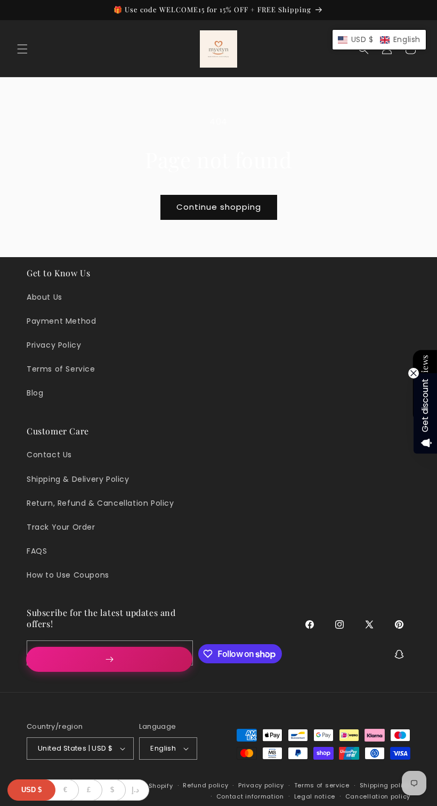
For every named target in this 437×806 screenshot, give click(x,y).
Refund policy (205, 785)
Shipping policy (385, 785)
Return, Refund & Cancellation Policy (100, 503)
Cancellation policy (377, 796)
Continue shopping (218, 206)
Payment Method (61, 321)
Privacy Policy (54, 345)
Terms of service (322, 785)
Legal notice (314, 796)
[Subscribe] (109, 659)
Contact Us (49, 454)
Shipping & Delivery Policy (78, 479)
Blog (35, 393)
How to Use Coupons (68, 575)
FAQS (37, 551)
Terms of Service (61, 369)
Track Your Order (61, 527)
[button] (22, 49)
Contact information (250, 796)
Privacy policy (261, 785)
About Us (44, 297)
